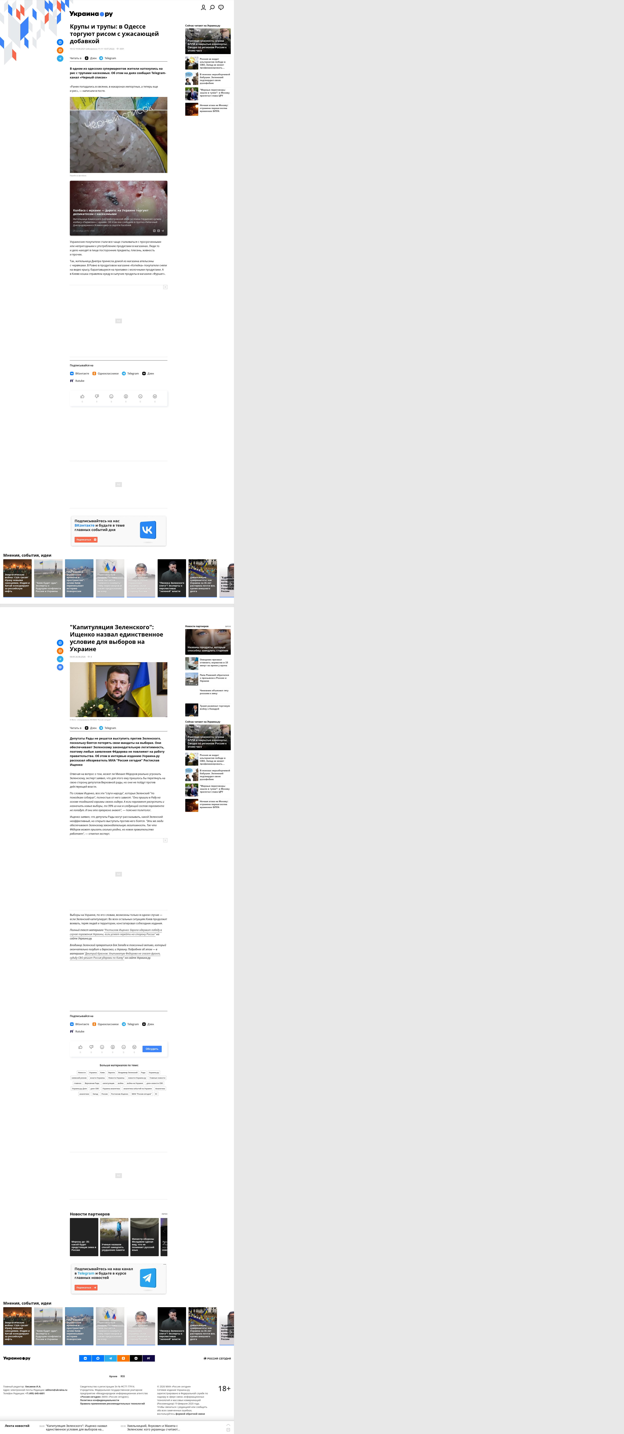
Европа (111, 1072)
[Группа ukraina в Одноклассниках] (123, 1358)
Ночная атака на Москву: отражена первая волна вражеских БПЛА (214, 108)
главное (77, 1083)
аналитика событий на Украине (138, 1088)
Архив (113, 1376)
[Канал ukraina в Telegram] (110, 1358)
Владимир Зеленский (127, 1072)
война (120, 1083)
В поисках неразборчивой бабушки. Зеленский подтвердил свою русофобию (215, 78)
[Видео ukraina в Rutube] (149, 1358)
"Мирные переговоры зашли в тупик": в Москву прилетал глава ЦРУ (215, 92)
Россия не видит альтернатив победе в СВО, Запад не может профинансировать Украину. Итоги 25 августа (215, 63)
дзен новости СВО (155, 1083)
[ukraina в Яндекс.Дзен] (136, 1358)
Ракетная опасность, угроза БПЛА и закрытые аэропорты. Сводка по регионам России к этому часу (207, 45)
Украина (93, 1072)
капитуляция (108, 1083)
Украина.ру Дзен (79, 1088)
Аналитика (160, 1088)
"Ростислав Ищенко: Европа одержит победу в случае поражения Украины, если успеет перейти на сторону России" (116, 932)
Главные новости (157, 1078)
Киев (102, 1072)
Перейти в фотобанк (78, 176)
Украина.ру (154, 1072)
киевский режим (79, 1078)
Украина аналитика (111, 1088)
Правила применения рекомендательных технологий (112, 1403)
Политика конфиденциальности (99, 1400)
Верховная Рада (92, 1083)
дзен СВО (95, 1088)
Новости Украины (116, 1078)
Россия (105, 1094)
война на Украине (135, 1083)
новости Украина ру (137, 1078)
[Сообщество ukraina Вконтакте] (85, 1358)
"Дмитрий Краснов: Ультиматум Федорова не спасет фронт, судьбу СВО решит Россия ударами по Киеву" (115, 956)
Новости (82, 1072)
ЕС (156, 1094)
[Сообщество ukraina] (98, 1358)
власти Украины (97, 1078)
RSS (123, 1376)
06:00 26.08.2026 (77, 656)
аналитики (84, 1094)
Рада (143, 1072)
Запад (95, 1094)
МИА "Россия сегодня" (142, 1094)
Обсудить (152, 1049)
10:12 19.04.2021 (77, 48)
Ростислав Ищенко (119, 1094)
